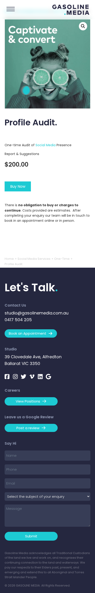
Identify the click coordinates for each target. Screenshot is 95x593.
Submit (31, 536)
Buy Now (17, 186)
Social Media (46, 145)
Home (9, 259)
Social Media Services (34, 259)
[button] (83, 26)
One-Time (62, 259)
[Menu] (11, 9)
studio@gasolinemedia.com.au (36, 313)
